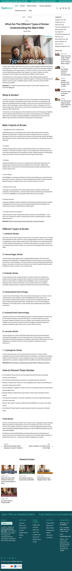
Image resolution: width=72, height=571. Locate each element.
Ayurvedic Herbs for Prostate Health (66, 93)
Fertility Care (36, 525)
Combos (22, 6)
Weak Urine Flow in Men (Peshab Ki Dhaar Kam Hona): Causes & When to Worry (66, 59)
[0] (69, 8)
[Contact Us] (63, 8)
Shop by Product (31, 6)
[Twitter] (7, 558)
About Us (21, 523)
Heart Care (36, 530)
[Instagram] (4, 558)
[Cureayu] (7, 8)
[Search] (57, 8)
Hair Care (35, 527)
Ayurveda (63, 78)
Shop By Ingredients (45, 6)
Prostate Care (36, 534)
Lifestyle (30, 17)
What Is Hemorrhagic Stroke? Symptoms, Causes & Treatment (26, 221)
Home (23, 17)
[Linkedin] (10, 558)
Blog (30, 10)
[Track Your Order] (65, 8)
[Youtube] (12, 558)
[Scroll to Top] (69, 563)
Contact (21, 530)
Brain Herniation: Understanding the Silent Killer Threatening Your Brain (29, 362)
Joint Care (36, 532)
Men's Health (64, 53)
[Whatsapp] (15, 558)
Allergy (63, 67)
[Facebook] (1, 558)
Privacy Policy (50, 523)
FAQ (20, 537)
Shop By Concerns (20, 10)
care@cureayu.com (65, 536)
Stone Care (36, 537)
